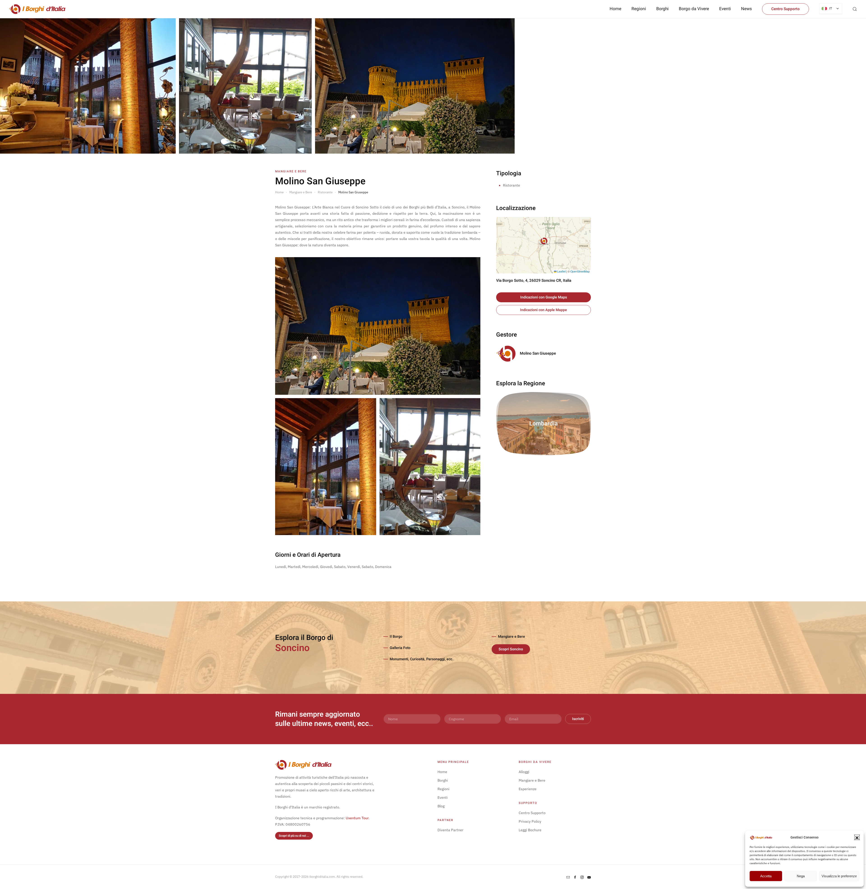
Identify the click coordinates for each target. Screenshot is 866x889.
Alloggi (524, 771)
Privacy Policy (530, 821)
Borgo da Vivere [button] (694, 9)
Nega (801, 876)
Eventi (725, 9)
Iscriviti (578, 719)
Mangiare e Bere (511, 636)
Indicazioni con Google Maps (543, 297)
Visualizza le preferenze (839, 876)
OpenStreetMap (580, 271)
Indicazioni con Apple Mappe (543, 310)
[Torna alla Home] (37, 9)
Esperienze (528, 789)
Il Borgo (396, 636)
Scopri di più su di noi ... (294, 836)
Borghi (662, 9)
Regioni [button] (638, 9)
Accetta (766, 876)
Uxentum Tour (357, 818)
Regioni (443, 789)
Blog (441, 806)
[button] (857, 837)
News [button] (746, 9)
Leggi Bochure (530, 830)
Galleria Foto (400, 648)
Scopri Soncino (511, 649)
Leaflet (561, 271)
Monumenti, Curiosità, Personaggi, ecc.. (422, 659)
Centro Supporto (785, 9)
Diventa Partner (450, 830)
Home (615, 9)
